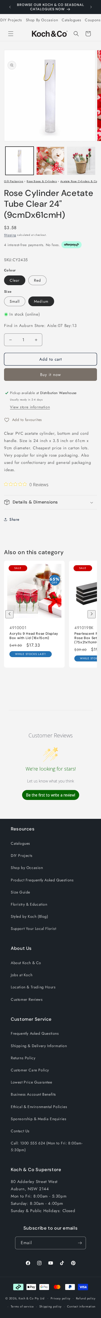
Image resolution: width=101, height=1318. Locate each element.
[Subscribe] (80, 1243)
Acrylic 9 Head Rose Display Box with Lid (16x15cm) (33, 636)
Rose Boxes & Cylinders (42, 181)
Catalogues (71, 20)
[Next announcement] (91, 7)
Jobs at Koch (21, 975)
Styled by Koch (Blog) (29, 916)
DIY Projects (11, 20)
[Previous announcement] (10, 7)
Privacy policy (61, 1298)
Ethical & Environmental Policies (39, 1106)
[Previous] (9, 614)
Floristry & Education (29, 904)
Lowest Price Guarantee (31, 1082)
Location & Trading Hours (33, 987)
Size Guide (20, 892)
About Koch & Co (26, 962)
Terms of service (22, 1306)
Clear (15, 280)
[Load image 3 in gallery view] (81, 161)
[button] (11, 34)
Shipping (10, 235)
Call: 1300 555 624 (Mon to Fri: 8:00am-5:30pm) (46, 1146)
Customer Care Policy (30, 1070)
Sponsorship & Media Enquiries (38, 1119)
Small (15, 301)
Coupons (92, 20)
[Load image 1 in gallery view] (19, 161)
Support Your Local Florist (33, 928)
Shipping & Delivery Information (39, 1045)
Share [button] (14, 519)
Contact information (81, 1306)
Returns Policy (23, 1058)
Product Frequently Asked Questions (42, 880)
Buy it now (50, 375)
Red (37, 280)
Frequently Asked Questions (35, 1033)
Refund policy (86, 1298)
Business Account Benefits (33, 1094)
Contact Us (20, 1131)
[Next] (92, 614)
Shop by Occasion (27, 867)
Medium (41, 301)
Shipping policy (50, 1306)
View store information (30, 407)
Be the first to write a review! (50, 795)
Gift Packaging (13, 181)
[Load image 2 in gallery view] (50, 161)
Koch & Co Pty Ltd (31, 1298)
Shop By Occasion (42, 20)
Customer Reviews (27, 999)
